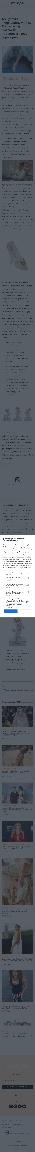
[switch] (27, 578)
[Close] (31, 538)
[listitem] (17, 573)
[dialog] (17, 576)
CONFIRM (11, 611)
